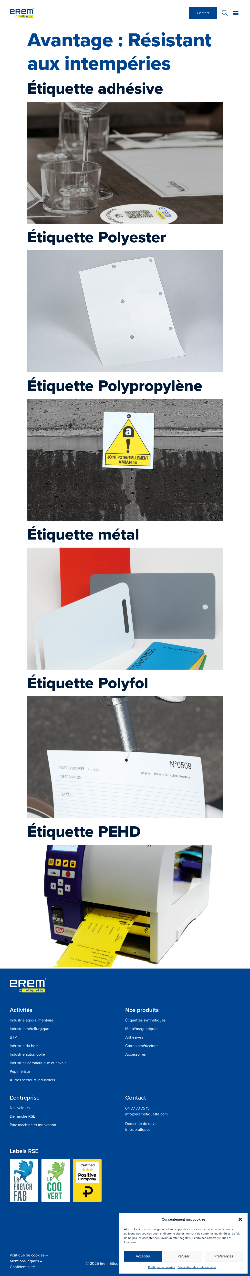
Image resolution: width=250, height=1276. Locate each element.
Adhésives (134, 1037)
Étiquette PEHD (84, 831)
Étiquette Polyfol (87, 682)
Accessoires (135, 1054)
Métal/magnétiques (141, 1028)
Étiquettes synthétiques (145, 1020)
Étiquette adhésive (95, 88)
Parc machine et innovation (33, 1125)
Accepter (143, 1256)
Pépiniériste (20, 1071)
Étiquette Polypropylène (114, 385)
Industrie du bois (24, 1045)
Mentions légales (24, 1261)
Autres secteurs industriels (32, 1080)
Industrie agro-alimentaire (31, 1020)
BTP (13, 1037)
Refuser (183, 1256)
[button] (240, 1219)
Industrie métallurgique (29, 1028)
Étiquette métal (83, 534)
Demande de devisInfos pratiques (141, 1126)
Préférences (223, 1256)
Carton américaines (141, 1045)
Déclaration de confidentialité (196, 1267)
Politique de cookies (161, 1267)
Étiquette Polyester (96, 237)
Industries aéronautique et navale (38, 1063)
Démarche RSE (22, 1116)
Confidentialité (22, 1267)
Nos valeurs (20, 1107)
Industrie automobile (27, 1054)
